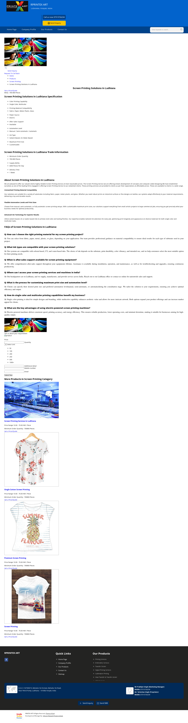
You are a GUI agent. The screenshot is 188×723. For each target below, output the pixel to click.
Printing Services (101, 659)
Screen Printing (15, 81)
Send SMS (104, 703)
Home (11, 76)
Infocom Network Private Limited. (53, 716)
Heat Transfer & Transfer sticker (106, 677)
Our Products (46, 29)
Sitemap (61, 674)
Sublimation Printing (102, 674)
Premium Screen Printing (15, 558)
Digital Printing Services (103, 670)
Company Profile (29, 29)
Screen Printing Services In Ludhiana (20, 421)
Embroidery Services (102, 663)
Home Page (12, 29)
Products (12, 79)
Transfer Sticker (100, 666)
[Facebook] (6, 661)
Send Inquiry (55, 23)
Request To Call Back (11, 73)
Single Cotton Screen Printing (17, 489)
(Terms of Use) (50, 713)
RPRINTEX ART (41, 6)
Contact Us (62, 29)
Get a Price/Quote (10, 91)
